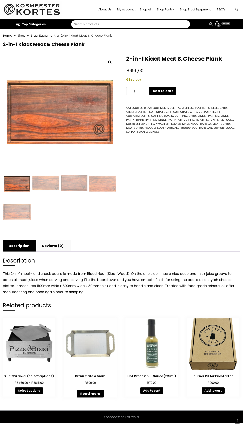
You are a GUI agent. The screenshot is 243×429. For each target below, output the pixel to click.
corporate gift (160, 112)
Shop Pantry (165, 9)
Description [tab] (19, 245)
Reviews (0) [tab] (53, 245)
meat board (221, 123)
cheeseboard (217, 108)
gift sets (192, 119)
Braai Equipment (156, 108)
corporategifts (138, 116)
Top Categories (34, 24)
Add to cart (163, 90)
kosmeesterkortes (140, 123)
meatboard (134, 127)
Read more (90, 393)
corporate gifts (185, 112)
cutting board (162, 116)
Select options (29, 391)
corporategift (210, 112)
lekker (176, 123)
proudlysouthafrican (196, 127)
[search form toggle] (236, 9)
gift (181, 119)
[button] (110, 62)
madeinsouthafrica (196, 123)
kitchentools (223, 119)
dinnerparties (146, 119)
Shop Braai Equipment (195, 9)
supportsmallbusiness (142, 131)
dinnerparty (167, 119)
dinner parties (208, 116)
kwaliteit (163, 123)
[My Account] (211, 23)
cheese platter (196, 108)
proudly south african (161, 127)
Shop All (145, 9)
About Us (104, 9)
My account (125, 9)
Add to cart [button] (151, 391)
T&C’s (221, 9)
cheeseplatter (137, 112)
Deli (172, 108)
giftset (205, 119)
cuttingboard (185, 116)
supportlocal (224, 127)
